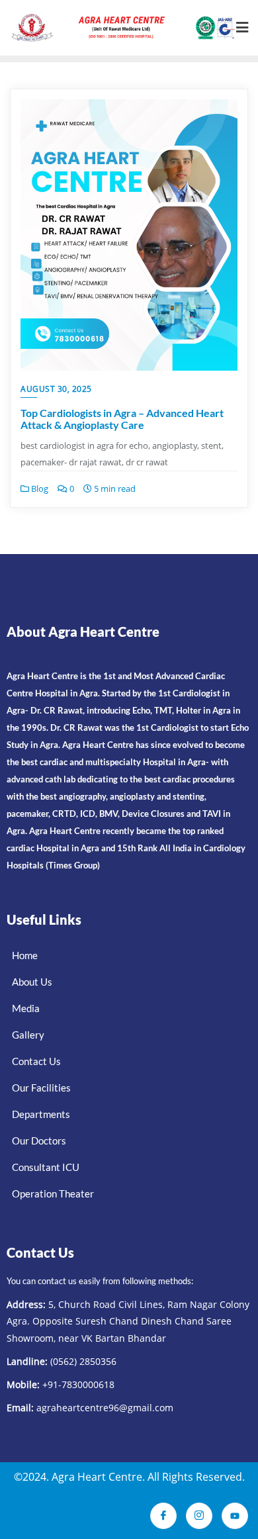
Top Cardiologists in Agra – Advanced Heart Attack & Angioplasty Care (122, 418)
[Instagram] (199, 1516)
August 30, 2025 (56, 389)
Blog (38, 488)
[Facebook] (163, 1516)
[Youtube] (235, 1516)
